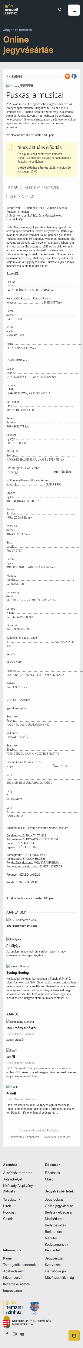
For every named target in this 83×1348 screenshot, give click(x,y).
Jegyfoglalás (54, 1199)
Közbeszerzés (13, 1277)
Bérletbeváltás (55, 1225)
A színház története (17, 1173)
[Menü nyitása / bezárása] (74, 10)
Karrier (8, 1258)
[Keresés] (60, 10)
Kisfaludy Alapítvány (18, 1185)
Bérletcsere (53, 1231)
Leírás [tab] (12, 188)
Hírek (7, 1206)
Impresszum (12, 1290)
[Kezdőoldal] (10, 9)
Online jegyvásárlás (59, 1206)
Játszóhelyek (13, 1179)
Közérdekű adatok (16, 1284)
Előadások (52, 1173)
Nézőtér (51, 1238)
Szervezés (53, 1265)
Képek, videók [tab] (22, 196)
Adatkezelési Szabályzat (24, 1137)
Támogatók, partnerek (19, 1265)
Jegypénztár (54, 1258)
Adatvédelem (13, 1271)
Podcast (9, 1212)
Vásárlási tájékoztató (57, 1137)
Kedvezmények (56, 1244)
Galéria (8, 1219)
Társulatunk (11, 1199)
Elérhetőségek (55, 1271)
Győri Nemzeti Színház (20, 1034)
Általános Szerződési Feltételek (39, 1130)
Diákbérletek (54, 1219)
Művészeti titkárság (59, 1277)
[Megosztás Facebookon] (74, 76)
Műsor (49, 1179)
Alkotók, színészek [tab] (42, 188)
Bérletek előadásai (58, 1212)
